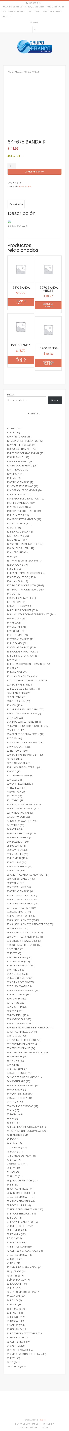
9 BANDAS (19, 71)
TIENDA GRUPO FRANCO (13, 11)
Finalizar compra (52, 11)
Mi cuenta (34, 11)
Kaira (43, 1419)
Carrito (6, 16)
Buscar (10, 394)
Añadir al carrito (34, 171)
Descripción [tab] (16, 204)
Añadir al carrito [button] (21, 302)
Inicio (10, 71)
